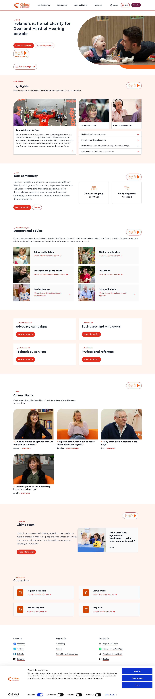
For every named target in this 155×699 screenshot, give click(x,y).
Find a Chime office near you (103, 594)
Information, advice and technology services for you (47, 294)
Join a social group (23, 46)
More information (25, 334)
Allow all (137, 671)
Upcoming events (44, 46)
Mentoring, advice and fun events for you (49, 274)
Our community (22, 207)
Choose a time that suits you (38, 594)
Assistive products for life (102, 611)
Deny (137, 685)
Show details (110, 695)
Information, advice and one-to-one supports (112, 294)
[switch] (61, 694)
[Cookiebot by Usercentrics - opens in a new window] (13, 694)
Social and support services (109, 256)
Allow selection (137, 678)
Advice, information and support (46, 256)
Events (37, 207)
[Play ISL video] (21, 54)
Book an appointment (35, 611)
